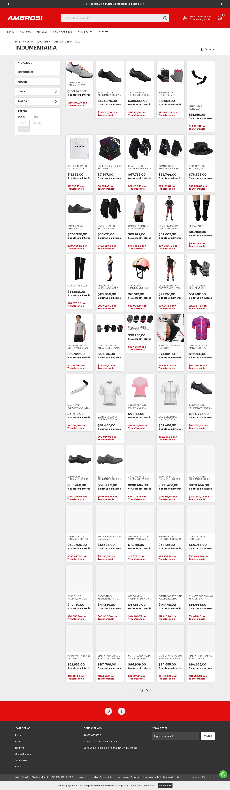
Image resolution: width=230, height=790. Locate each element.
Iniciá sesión (204, 16)
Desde (21, 116)
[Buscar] (165, 18)
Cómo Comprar (62, 32)
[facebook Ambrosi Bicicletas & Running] (121, 711)
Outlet (103, 32)
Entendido (165, 785)
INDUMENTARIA (43, 42)
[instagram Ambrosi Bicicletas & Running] (108, 711)
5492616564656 (92, 735)
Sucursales (85, 32)
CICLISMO (28, 42)
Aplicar (24, 129)
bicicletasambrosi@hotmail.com (101, 741)
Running (42, 32)
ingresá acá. (148, 777)
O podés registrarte (200, 19)
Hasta (35, 116)
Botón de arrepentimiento (168, 777)
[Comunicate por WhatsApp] (223, 774)
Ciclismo (25, 32)
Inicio (10, 32)
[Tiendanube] (203, 777)
